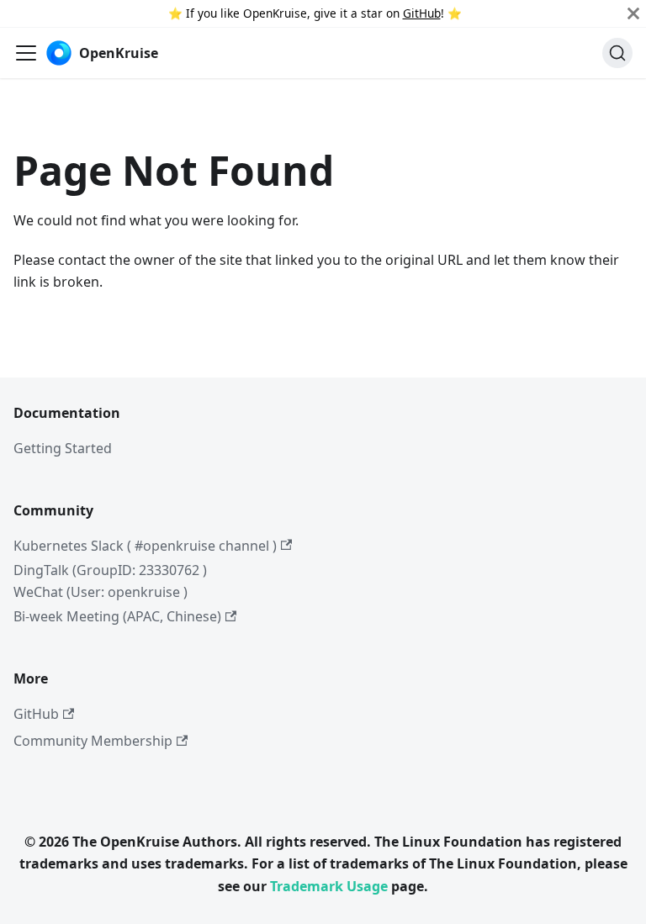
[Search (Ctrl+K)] (617, 53)
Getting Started (62, 448)
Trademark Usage (329, 886)
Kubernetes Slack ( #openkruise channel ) (145, 545)
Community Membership (92, 740)
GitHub (422, 13)
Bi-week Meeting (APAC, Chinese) (117, 616)
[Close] (633, 13)
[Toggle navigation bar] (26, 53)
